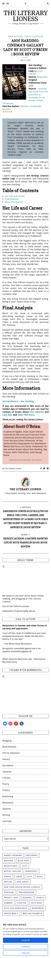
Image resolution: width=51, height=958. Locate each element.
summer (8, 903)
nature (8, 882)
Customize (25, 946)
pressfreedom (26, 892)
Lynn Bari (7, 414)
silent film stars (26, 414)
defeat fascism (12, 871)
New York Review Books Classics (22, 887)
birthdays (32, 855)
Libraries (7, 771)
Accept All (25, 940)
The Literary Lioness (13, 468)
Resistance (7, 802)
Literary (6, 777)
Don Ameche (37, 411)
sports (40, 897)
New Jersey (23, 882)
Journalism (7, 765)
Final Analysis (11, 199)
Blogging (7, 740)
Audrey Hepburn (13, 855)
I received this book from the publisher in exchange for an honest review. (38, 94)
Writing (6, 815)
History (6, 759)
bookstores (11, 866)
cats (24, 866)
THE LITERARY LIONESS (26, 16)
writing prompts (32, 913)
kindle (7, 876)
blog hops (23, 860)
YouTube (7, 821)
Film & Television (33, 36)
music (40, 876)
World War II (11, 913)
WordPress (38, 908)
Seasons (6, 808)
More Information (14, 202)
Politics (6, 790)
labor (19, 876)
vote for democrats (15, 908)
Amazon (6, 109)
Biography (42, 76)
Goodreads (8, 103)
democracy (31, 871)
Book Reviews (15, 36)
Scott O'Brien (35, 72)
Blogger (8, 860)
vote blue (36, 903)
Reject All (25, 953)
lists (29, 876)
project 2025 (11, 897)
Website (24, 106)
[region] (25, 939)
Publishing (7, 796)
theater (21, 903)
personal (9, 892)
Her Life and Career (15, 196)
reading (27, 897)
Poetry (5, 784)
